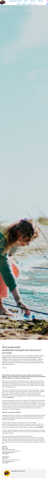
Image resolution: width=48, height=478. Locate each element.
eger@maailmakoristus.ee (8, 452)
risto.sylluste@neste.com (8, 461)
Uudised (3, 345)
